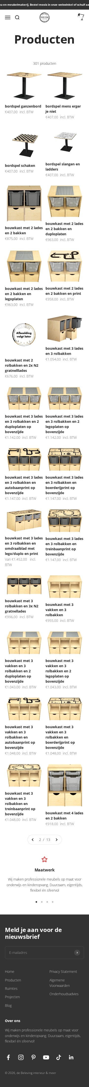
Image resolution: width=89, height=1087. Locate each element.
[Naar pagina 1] (33, 839)
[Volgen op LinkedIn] (71, 1057)
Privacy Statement (63, 971)
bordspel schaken (20, 165)
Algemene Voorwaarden (59, 983)
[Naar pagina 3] (56, 839)
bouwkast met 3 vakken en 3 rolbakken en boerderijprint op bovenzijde (60, 737)
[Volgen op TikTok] (58, 1057)
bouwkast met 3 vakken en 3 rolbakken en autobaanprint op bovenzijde (20, 737)
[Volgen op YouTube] (46, 1057)
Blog (8, 1005)
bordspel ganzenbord (23, 106)
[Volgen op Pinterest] (33, 1057)
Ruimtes (11, 988)
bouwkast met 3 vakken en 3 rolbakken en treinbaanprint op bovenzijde (20, 803)
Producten (13, 980)
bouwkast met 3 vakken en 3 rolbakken (59, 609)
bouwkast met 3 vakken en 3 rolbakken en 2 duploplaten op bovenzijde (19, 671)
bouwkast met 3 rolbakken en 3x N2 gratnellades (21, 606)
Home (9, 971)
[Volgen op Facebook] (8, 1057)
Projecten (12, 996)
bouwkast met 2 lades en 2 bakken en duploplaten (64, 228)
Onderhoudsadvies (64, 994)
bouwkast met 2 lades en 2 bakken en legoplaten (24, 293)
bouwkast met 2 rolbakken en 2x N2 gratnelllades (21, 365)
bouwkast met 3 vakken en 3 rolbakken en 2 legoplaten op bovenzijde (59, 671)
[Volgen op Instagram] (21, 1057)
